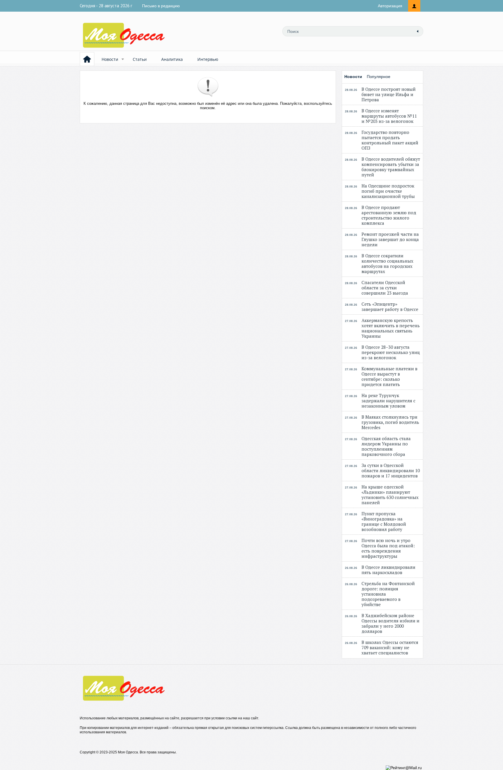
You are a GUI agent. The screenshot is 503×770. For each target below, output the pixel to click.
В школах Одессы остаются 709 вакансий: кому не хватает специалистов (390, 647)
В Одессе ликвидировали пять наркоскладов (388, 569)
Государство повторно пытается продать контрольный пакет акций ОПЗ (390, 140)
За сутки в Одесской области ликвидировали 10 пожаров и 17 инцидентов (391, 470)
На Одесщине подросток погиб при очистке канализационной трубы (388, 191)
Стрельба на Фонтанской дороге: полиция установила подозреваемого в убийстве (388, 594)
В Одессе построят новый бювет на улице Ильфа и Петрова (389, 94)
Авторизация (390, 5)
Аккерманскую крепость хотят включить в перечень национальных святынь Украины (391, 328)
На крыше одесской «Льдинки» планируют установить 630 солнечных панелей (390, 494)
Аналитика (172, 59)
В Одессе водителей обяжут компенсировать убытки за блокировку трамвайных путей (391, 166)
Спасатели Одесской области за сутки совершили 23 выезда (385, 287)
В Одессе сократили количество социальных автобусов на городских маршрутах (387, 263)
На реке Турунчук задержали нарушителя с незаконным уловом (388, 400)
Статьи (140, 59)
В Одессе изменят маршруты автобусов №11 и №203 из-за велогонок (389, 116)
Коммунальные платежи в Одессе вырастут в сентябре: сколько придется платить (389, 376)
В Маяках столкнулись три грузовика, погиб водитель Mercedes (390, 422)
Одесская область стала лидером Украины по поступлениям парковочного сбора (386, 446)
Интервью (207, 59)
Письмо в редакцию (161, 5)
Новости (110, 59)
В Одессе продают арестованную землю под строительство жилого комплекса (389, 215)
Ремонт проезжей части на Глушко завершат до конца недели (390, 239)
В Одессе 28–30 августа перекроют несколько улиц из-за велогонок (391, 352)
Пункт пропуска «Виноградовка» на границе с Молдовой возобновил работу (384, 521)
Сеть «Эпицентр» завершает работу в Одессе (390, 306)
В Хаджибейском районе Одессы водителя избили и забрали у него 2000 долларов (390, 623)
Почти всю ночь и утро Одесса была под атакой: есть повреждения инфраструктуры (388, 548)
